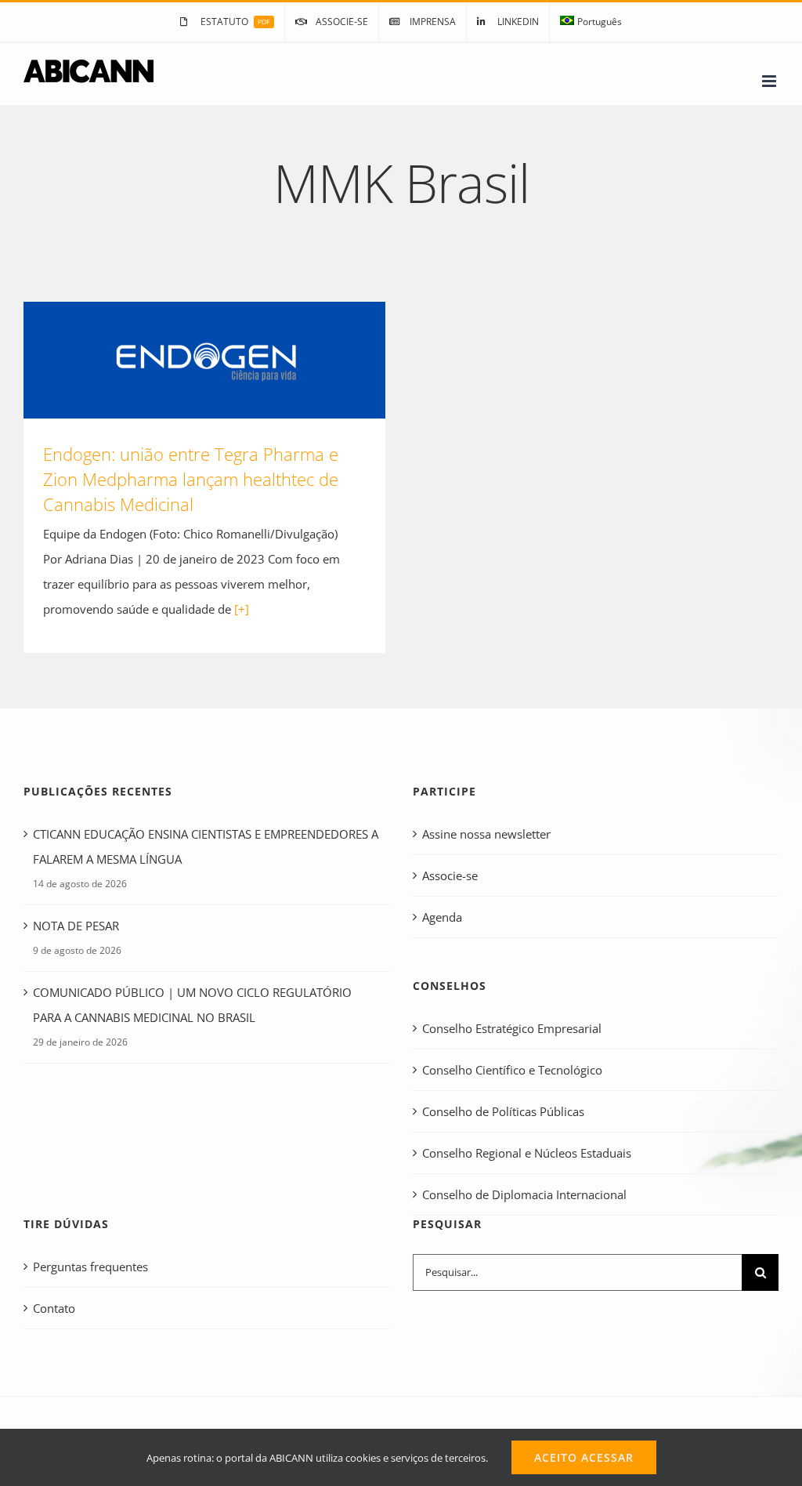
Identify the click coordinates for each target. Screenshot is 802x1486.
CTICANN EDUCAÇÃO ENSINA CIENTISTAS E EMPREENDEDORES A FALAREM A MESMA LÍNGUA (205, 846)
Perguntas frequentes (90, 1266)
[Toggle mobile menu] (770, 81)
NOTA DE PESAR (76, 925)
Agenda (442, 917)
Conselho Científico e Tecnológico (512, 1070)
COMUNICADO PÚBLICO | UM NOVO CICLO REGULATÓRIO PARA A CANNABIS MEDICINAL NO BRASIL (192, 1004)
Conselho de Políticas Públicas (503, 1111)
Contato (54, 1308)
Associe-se (450, 875)
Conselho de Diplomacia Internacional (524, 1194)
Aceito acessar (584, 1457)
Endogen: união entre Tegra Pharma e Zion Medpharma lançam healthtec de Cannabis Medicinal (204, 360)
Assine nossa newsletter (486, 834)
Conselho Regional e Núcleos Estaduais (526, 1153)
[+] (241, 609)
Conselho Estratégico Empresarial (512, 1028)
